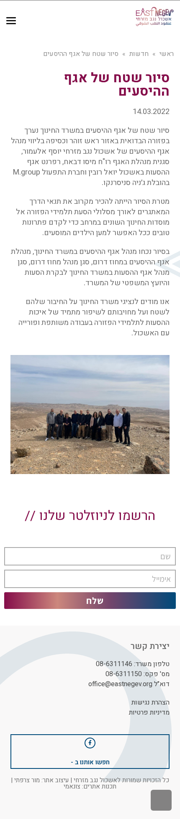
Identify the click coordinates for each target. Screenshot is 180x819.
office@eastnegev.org (120, 684)
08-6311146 (114, 664)
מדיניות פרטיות (149, 712)
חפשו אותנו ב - (90, 762)
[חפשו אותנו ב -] (90, 743)
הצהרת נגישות (150, 702)
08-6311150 (123, 674)
